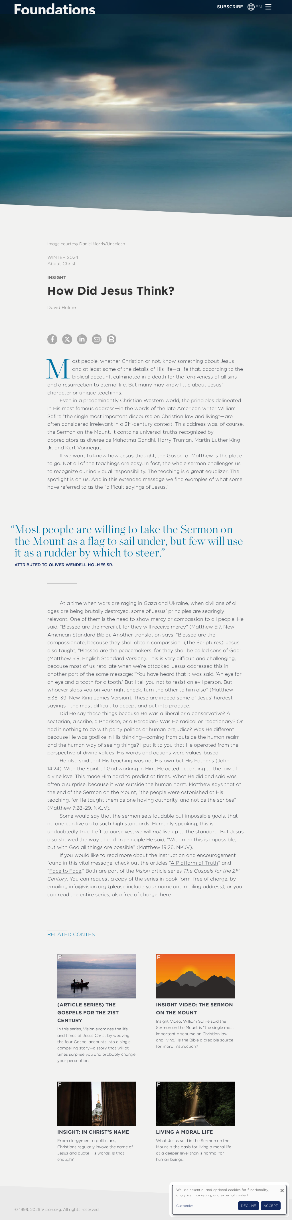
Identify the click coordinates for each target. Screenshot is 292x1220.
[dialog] (229, 1199)
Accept (270, 1206)
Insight (56, 277)
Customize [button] (185, 1206)
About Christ (61, 263)
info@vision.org (87, 886)
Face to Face (65, 871)
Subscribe (230, 6)
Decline (248, 1206)
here (165, 894)
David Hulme (61, 307)
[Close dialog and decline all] (282, 1188)
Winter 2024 (62, 257)
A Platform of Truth (194, 863)
